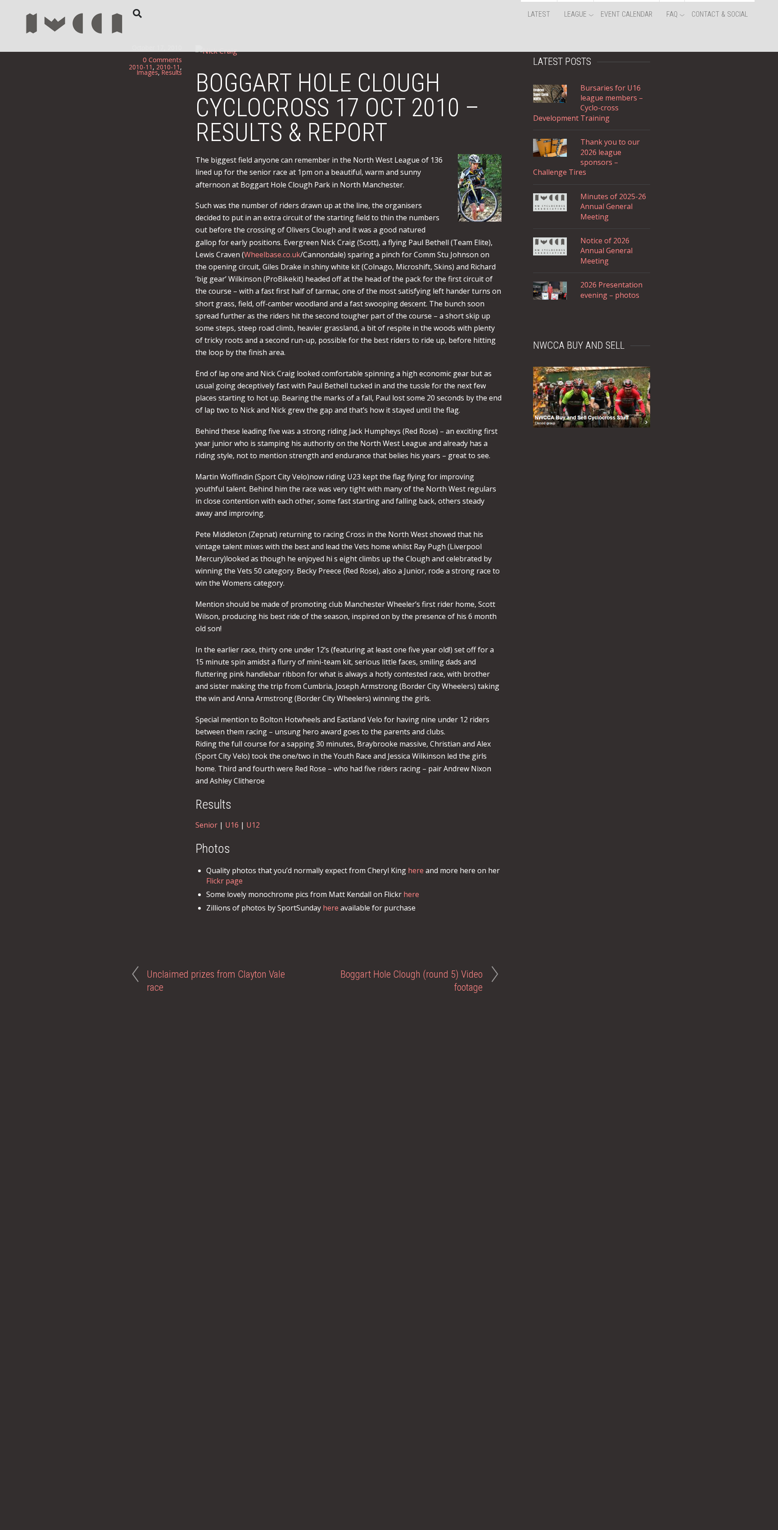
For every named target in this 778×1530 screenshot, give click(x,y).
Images (147, 72)
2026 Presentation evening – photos (611, 290)
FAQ (672, 14)
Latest (539, 14)
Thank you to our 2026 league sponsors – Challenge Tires (586, 157)
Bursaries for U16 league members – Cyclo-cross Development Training (588, 103)
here (416, 870)
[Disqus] (315, 1116)
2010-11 (141, 67)
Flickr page (224, 881)
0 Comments (162, 59)
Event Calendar (626, 14)
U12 (253, 825)
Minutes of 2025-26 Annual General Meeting (613, 206)
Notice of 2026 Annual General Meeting (606, 251)
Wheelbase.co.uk (272, 255)
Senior (206, 825)
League (575, 14)
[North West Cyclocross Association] (74, 38)
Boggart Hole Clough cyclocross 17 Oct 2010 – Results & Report (337, 107)
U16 (232, 825)
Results (172, 72)
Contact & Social (720, 14)
